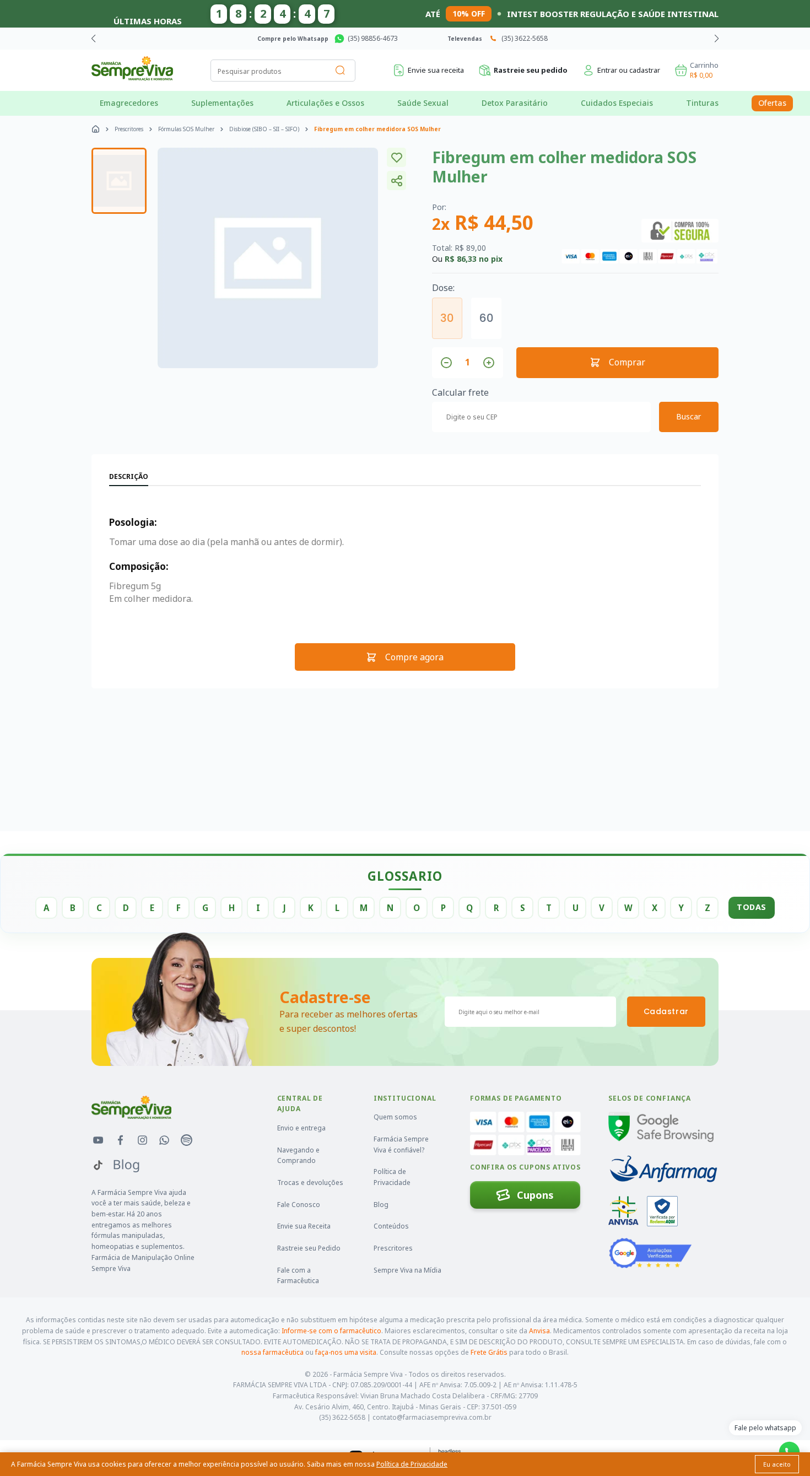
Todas (751, 907)
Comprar (627, 362)
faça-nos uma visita (345, 1352)
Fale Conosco (298, 1204)
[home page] (95, 129)
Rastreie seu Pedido (309, 1248)
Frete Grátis (489, 1352)
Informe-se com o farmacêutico (331, 1330)
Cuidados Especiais (617, 103)
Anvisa (539, 1330)
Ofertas (772, 103)
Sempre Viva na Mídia (407, 1270)
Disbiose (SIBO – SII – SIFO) (264, 129)
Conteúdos (391, 1226)
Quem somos (395, 1117)
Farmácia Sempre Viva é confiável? (401, 1144)
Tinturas (702, 103)
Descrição (128, 476)
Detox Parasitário (515, 103)
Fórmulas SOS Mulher (186, 129)
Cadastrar (666, 1011)
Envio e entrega (301, 1128)
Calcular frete (460, 392)
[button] (716, 38)
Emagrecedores (129, 103)
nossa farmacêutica (272, 1352)
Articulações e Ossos (325, 103)
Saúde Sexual (423, 103)
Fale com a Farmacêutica (298, 1275)
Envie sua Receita (304, 1226)
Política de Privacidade (392, 1177)
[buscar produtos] (340, 71)
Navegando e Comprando (298, 1155)
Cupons (535, 1195)
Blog (381, 1204)
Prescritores (129, 129)
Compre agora (414, 657)
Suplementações (222, 103)
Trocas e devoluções (310, 1182)
